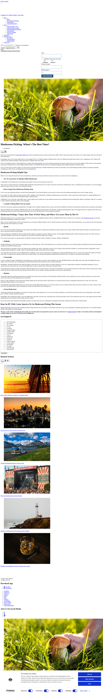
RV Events (10, 323)
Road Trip (9, 338)
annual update (10, 343)
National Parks (11, 331)
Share (3, 151)
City (42, 53)
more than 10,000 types (22, 155)
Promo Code (45, 64)
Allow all (89, 674)
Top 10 (9, 335)
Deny (89, 683)
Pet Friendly (10, 333)
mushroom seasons (88, 218)
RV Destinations (11, 322)
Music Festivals (11, 341)
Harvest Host (10, 349)
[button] (7, 18)
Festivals (9, 339)
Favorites (9, 328)
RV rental (20, 163)
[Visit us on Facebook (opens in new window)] (4, 613)
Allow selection (89, 679)
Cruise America (38, 163)
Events (9, 327)
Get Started (4, 353)
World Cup (10, 336)
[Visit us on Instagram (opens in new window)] (4, 612)
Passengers (45, 70)
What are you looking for (22, 45)
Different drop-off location (52, 59)
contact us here (72, 311)
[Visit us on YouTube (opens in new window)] (4, 615)
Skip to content (4, 1)
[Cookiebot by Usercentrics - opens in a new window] (10, 691)
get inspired (10, 344)
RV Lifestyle (10, 325)
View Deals (20, 15)
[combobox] (51, 55)
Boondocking (10, 347)
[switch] (46, 691)
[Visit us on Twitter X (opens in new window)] (4, 616)
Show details (83, 691)
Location (9, 346)
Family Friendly (11, 330)
